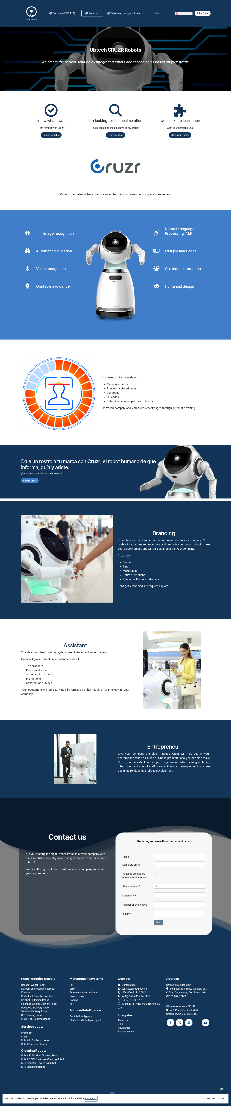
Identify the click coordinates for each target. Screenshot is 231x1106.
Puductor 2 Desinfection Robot (38, 996)
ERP (72, 984)
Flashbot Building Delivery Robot (39, 1003)
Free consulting (115, 135)
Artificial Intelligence (85, 1010)
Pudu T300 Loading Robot (35, 1018)
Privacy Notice (126, 1031)
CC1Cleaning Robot (31, 1015)
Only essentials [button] (208, 1098)
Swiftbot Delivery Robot (34, 1011)
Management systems (86, 979)
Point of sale (77, 996)
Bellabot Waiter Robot (33, 984)
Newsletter (124, 1027)
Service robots (32, 1026)
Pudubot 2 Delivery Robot (35, 1007)
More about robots (180, 135)
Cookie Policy (91, 1098)
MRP (72, 1003)
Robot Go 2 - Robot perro (35, 1040)
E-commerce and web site (84, 992)
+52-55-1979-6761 (132, 1000)
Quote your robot (51, 135)
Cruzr (24, 1036)
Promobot (26, 1032)
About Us (123, 1020)
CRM (72, 988)
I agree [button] (221, 1098)
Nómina (74, 1000)
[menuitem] (63, 13)
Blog (120, 1023)
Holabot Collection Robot (35, 1000)
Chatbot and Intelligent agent (85, 1020)
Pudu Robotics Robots (38, 979)
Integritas (125, 1015)
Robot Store (203, 13)
